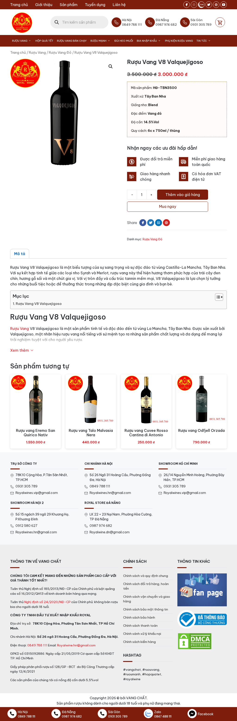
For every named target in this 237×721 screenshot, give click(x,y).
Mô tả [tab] (19, 253)
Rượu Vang (19, 40)
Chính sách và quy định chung (145, 576)
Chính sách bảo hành (139, 617)
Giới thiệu (43, 4)
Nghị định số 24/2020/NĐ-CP (47, 602)
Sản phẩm (69, 4)
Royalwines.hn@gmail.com (110, 493)
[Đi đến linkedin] (158, 222)
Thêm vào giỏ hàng (182, 194)
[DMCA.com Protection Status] (194, 641)
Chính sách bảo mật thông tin (145, 609)
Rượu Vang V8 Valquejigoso (39, 304)
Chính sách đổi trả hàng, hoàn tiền (146, 586)
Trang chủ (19, 4)
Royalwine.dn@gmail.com (110, 532)
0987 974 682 (101, 526)
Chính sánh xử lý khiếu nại (142, 634)
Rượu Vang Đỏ (60, 52)
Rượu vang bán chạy (72, 40)
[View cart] (220, 22)
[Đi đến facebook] (186, 4)
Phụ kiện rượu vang (179, 40)
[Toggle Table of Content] (217, 297)
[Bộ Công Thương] (202, 619)
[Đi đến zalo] (201, 4)
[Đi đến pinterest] (216, 4)
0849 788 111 (100, 486)
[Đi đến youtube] (223, 4)
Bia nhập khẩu (147, 40)
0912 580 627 (26, 526)
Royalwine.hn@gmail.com (76, 645)
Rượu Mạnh (98, 40)
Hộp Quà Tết (44, 40)
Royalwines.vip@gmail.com (37, 493)
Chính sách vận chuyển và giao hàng (146, 599)
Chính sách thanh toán (140, 625)
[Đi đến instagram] (194, 4)
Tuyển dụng (95, 4)
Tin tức (201, 40)
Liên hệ (119, 4)
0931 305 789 (26, 486)
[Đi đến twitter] (209, 4)
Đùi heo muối (123, 40)
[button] (110, 66)
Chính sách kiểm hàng (139, 642)
